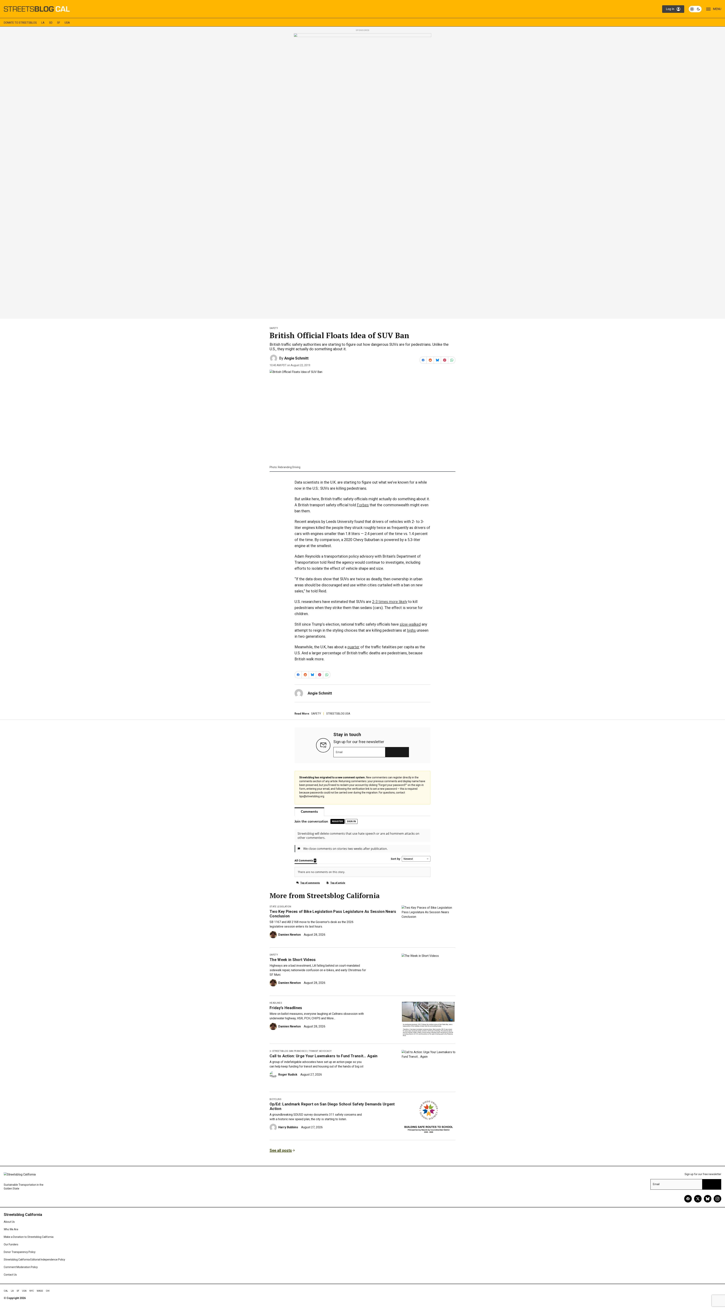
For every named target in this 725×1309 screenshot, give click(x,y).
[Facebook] (688, 1198)
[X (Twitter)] (698, 1198)
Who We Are (11, 1229)
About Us (9, 1221)
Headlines (276, 1003)
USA (67, 22)
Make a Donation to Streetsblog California (28, 1236)
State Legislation (280, 906)
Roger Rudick (287, 1074)
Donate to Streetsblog (20, 22)
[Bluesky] (707, 1198)
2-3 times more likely (389, 601)
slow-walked (410, 624)
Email (339, 752)
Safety (274, 328)
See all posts (281, 1150)
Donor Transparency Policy (19, 1251)
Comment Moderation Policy (21, 1267)
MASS (40, 1291)
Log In (670, 9)
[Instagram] (717, 1198)
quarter (353, 647)
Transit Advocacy (320, 1051)
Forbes (363, 505)
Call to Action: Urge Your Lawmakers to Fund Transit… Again (324, 1056)
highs (411, 630)
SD (50, 22)
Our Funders (11, 1244)
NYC (31, 1291)
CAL (6, 1291)
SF (58, 22)
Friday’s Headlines (286, 1008)
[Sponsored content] (362, 174)
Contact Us (10, 1274)
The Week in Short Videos (293, 959)
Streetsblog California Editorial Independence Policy (34, 1259)
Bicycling (275, 1099)
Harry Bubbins (288, 1127)
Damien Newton (289, 934)
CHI (47, 1291)
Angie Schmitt (296, 358)
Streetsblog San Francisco (289, 1051)
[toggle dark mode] (695, 9)
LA (43, 22)
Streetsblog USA (338, 713)
